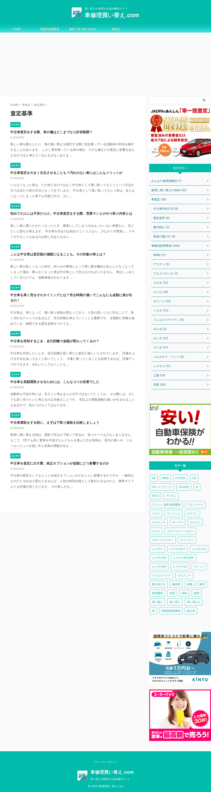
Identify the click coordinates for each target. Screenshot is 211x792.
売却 (172, 593)
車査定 (116, 29)
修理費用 (157, 593)
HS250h (184, 486)
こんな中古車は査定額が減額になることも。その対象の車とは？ (58, 254)
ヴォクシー (184, 575)
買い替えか (193, 602)
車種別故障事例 (49, 29)
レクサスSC (180, 566)
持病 (184, 593)
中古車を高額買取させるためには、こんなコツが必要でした (54, 382)
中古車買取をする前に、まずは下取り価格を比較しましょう (54, 422)
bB (153, 478)
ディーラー (187, 540)
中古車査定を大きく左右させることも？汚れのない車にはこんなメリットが (66, 173)
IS (197, 486)
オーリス (177, 522)
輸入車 (191, 610)
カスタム (195, 522)
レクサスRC (159, 557)
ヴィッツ (199, 566)
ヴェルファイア (161, 575)
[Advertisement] (105, 63)
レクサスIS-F (177, 548)
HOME (17, 29)
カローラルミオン (162, 540)
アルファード (195, 504)
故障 (196, 593)
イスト (156, 513)
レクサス (157, 548)
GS (194, 478)
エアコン (192, 513)
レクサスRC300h (183, 557)
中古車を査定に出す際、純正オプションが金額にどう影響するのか (59, 463)
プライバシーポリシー (105, 761)
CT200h (181, 478)
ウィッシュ (173, 513)
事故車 (176, 584)
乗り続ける (158, 584)
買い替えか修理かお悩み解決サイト (110, 778)
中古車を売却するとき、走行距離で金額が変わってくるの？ (54, 341)
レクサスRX (159, 566)
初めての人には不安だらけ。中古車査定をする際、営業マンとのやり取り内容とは (71, 213)
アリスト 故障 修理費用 (166, 504)
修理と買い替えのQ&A (82, 29)
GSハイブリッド (162, 486)
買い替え (175, 602)
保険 (189, 584)
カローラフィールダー (180, 531)
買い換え (157, 602)
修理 (202, 584)
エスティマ (158, 522)
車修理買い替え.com (112, 15)
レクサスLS (199, 548)
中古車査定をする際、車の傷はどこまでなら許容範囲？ (51, 132)
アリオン (171, 495)
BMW (165, 478)
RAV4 (155, 495)
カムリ (156, 531)
